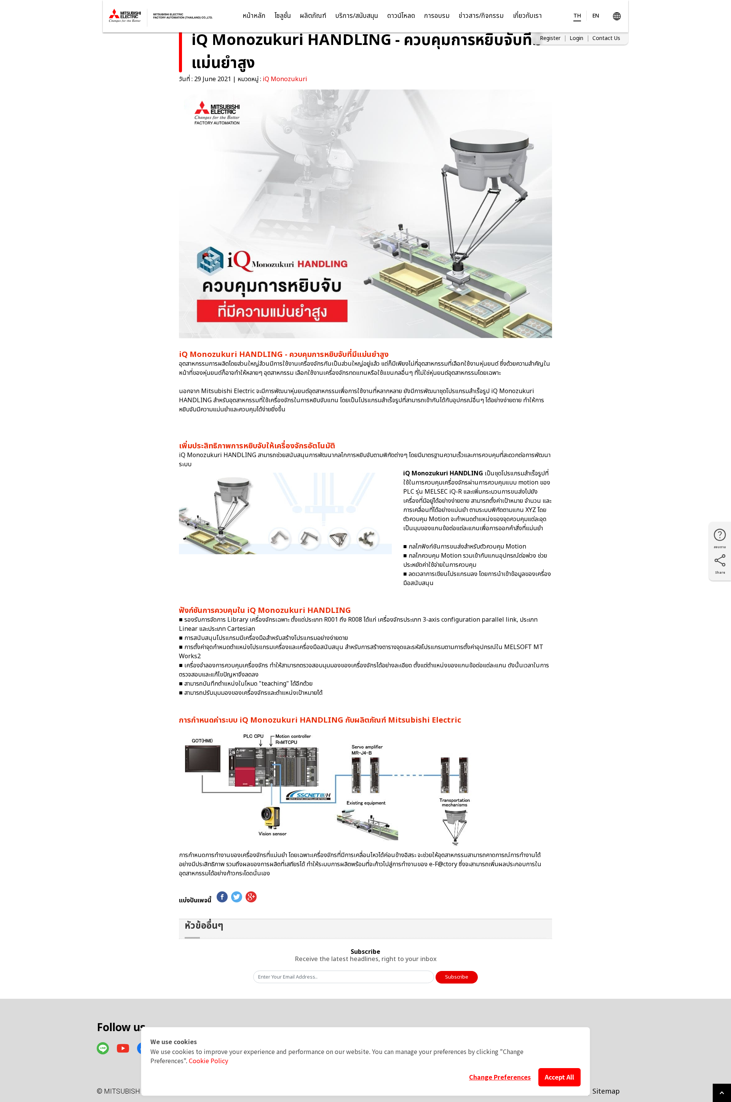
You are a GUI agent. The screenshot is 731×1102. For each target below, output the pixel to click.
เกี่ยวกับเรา (527, 16)
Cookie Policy (208, 1060)
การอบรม (437, 16)
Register (550, 38)
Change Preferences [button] (500, 1076)
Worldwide (616, 16)
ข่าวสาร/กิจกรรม (481, 16)
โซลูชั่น (283, 16)
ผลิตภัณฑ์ (313, 16)
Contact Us (606, 38)
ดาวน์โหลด (401, 16)
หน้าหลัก (254, 16)
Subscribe (456, 977)
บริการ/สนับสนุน (356, 16)
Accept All (559, 1076)
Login (576, 38)
